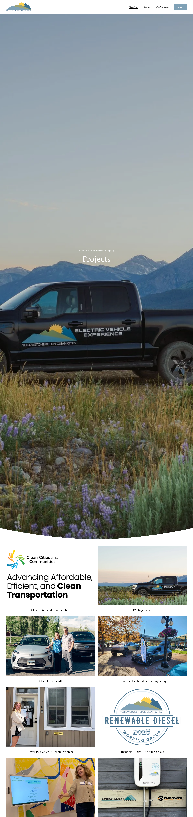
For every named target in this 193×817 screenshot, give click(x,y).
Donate (180, 7)
